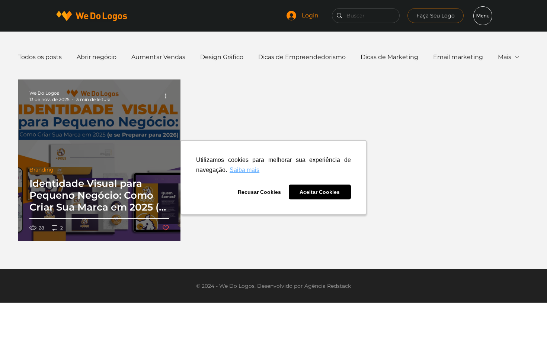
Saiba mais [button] (244, 170)
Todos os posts (40, 57)
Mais (504, 57)
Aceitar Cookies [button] (320, 192)
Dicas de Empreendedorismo (302, 57)
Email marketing (458, 57)
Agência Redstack (327, 286)
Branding (41, 170)
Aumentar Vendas (158, 57)
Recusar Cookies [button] (259, 192)
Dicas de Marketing (389, 57)
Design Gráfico (221, 57)
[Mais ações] (168, 95)
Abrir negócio (96, 57)
